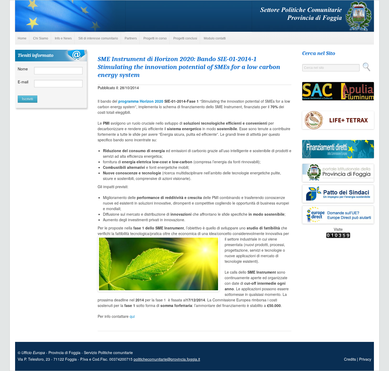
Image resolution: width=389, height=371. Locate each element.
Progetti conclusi (185, 38)
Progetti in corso (155, 38)
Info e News (63, 38)
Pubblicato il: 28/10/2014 (118, 87)
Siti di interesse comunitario (98, 38)
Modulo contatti (215, 38)
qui (132, 316)
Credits (350, 359)
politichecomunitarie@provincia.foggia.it (167, 359)
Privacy (365, 359)
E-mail (23, 81)
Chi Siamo (40, 38)
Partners (131, 38)
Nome (23, 68)
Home (22, 38)
